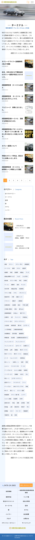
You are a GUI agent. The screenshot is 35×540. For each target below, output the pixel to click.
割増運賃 (6, 394)
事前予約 (17, 407)
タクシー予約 (13, 280)
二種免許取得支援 (17, 329)
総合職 (13, 337)
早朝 (27, 386)
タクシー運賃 (20, 390)
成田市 (24, 268)
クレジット (18, 317)
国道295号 (7, 297)
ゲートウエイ (7, 386)
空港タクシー (7, 382)
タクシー (11, 264)
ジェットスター (14, 358)
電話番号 (26, 411)
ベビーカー (18, 411)
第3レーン (12, 390)
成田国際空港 (7, 313)
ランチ (27, 272)
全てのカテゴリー (10, 193)
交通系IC (6, 317)
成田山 (22, 272)
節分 (16, 309)
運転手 (14, 301)
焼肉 (18, 284)
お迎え (22, 374)
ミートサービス (8, 374)
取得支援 (13, 325)
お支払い (15, 313)
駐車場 (25, 370)
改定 (28, 403)
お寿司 (25, 280)
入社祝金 (6, 325)
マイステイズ (16, 382)
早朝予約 (6, 415)
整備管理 (21, 333)
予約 (20, 280)
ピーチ (6, 358)
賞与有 (19, 325)
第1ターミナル (23, 350)
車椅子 (23, 407)
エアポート (26, 325)
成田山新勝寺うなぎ (9, 276)
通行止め (21, 309)
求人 (27, 374)
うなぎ (18, 276)
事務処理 (6, 337)
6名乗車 (15, 398)
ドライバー (7, 301)
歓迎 (19, 305)
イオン (15, 293)
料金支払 (25, 317)
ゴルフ (11, 411)
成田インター (19, 297)
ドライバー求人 (8, 321)
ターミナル (8, 197)
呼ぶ (28, 407)
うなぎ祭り (25, 276)
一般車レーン (15, 362)
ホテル (7, 207)
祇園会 (16, 350)
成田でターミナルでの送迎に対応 (22, 53)
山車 (11, 350)
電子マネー (23, 313)
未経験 (14, 305)
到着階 (16, 374)
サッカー (23, 284)
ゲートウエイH (8, 370)
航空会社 (26, 354)
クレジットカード (8, 341)
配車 (13, 268)
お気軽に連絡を (8, 309)
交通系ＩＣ (26, 345)
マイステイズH (15, 366)
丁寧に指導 (25, 305)
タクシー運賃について (9, 146)
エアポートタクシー (17, 378)
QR (12, 317)
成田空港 (27, 264)
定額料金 (22, 358)
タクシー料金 (7, 293)
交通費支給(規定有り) (22, 337)
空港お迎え (7, 403)
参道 (11, 272)
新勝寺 (13, 284)
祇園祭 (6, 272)
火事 (11, 407)
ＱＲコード (18, 345)
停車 (27, 362)
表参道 (6, 350)
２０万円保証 (7, 329)
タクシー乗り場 (15, 394)
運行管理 (14, 333)
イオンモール (22, 293)
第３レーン (7, 362)
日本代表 (6, 288)
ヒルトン (6, 366)
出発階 (23, 403)
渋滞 (13, 297)
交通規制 (21, 288)
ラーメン (6, 284)
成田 (5, 264)
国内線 (6, 280)
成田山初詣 (14, 288)
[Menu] (32, 2)
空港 (6, 200)
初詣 (13, 403)
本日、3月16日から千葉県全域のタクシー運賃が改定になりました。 (12, 74)
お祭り (21, 398)
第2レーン (6, 378)
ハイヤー (7, 210)
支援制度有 (7, 305)
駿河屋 (6, 407)
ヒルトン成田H (18, 370)
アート (24, 382)
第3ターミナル (17, 354)
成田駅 (16, 272)
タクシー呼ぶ (19, 264)
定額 (16, 415)
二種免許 (20, 301)
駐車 (22, 362)
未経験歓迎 (7, 333)
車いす (6, 390)
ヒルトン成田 (7, 398)
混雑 (18, 403)
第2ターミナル (8, 354)
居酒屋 (6, 411)
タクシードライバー (20, 321)
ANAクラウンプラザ (18, 386)
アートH (23, 366)
